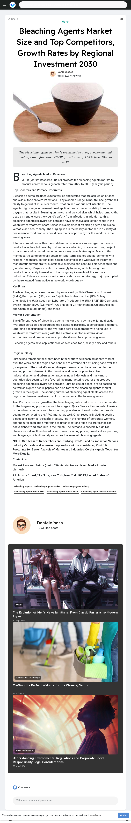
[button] (73, 4)
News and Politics (24, 750)
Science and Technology (28, 677)
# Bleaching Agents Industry (76, 486)
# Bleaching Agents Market (47, 486)
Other (65, 21)
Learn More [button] (95, 815)
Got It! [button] (123, 815)
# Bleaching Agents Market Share (62, 491)
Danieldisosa (65, 71)
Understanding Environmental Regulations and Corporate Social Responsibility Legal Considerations (58, 760)
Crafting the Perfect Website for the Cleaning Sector (51, 685)
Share (14, 19)
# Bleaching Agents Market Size (29, 491)
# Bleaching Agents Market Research (98, 491)
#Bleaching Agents (23, 486)
